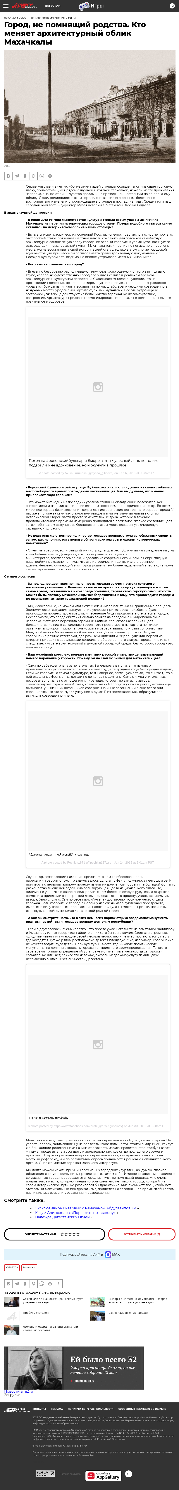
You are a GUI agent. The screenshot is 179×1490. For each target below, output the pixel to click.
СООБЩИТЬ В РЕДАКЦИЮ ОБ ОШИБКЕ (142, 1409)
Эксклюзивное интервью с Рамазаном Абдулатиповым (85, 1208)
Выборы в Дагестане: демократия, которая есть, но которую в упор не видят (138, 1300)
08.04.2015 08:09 (15, 17)
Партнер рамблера (70, 1474)
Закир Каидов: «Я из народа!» (129, 1312)
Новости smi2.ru (18, 1391)
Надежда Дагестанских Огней (62, 1217)
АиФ (7, 165)
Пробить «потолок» (36, 1312)
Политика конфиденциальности (90, 1409)
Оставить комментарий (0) (142, 1234)
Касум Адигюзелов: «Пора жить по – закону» (75, 1213)
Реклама (57, 1409)
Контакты (39, 1409)
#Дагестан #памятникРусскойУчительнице (59, 854)
